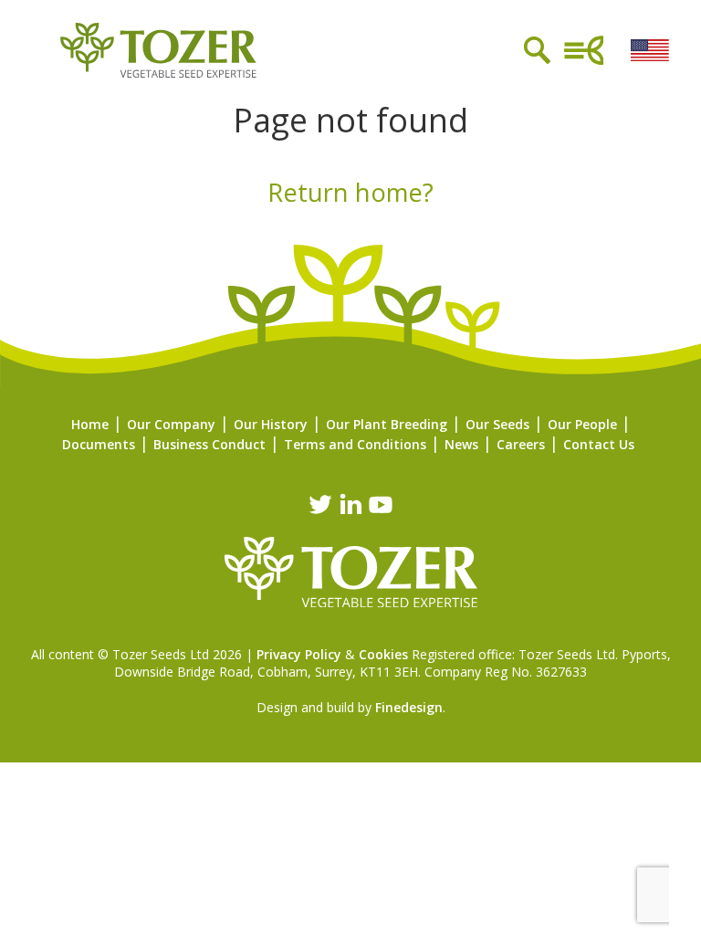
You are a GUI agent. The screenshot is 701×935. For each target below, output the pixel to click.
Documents (98, 444)
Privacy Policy (298, 654)
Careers (521, 444)
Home (90, 424)
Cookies (383, 654)
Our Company (171, 424)
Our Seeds (497, 424)
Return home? (350, 192)
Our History (271, 424)
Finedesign (409, 707)
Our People (582, 424)
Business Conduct (209, 444)
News (461, 444)
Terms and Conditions (355, 444)
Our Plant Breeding (386, 424)
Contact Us (598, 444)
